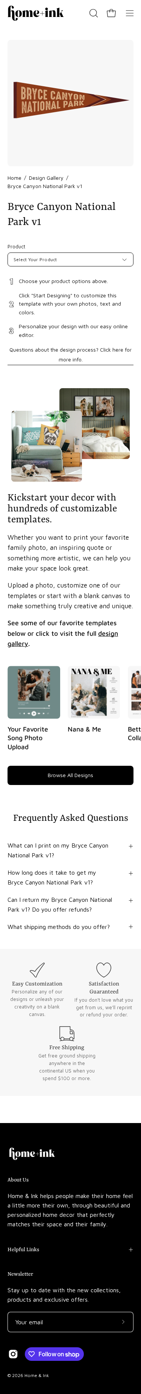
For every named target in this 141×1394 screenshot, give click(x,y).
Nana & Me (84, 729)
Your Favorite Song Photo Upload (28, 738)
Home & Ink (36, 1375)
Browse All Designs (70, 775)
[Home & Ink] (36, 13)
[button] (93, 13)
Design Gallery (46, 177)
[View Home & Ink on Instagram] (13, 1354)
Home (14, 177)
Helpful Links (23, 1250)
